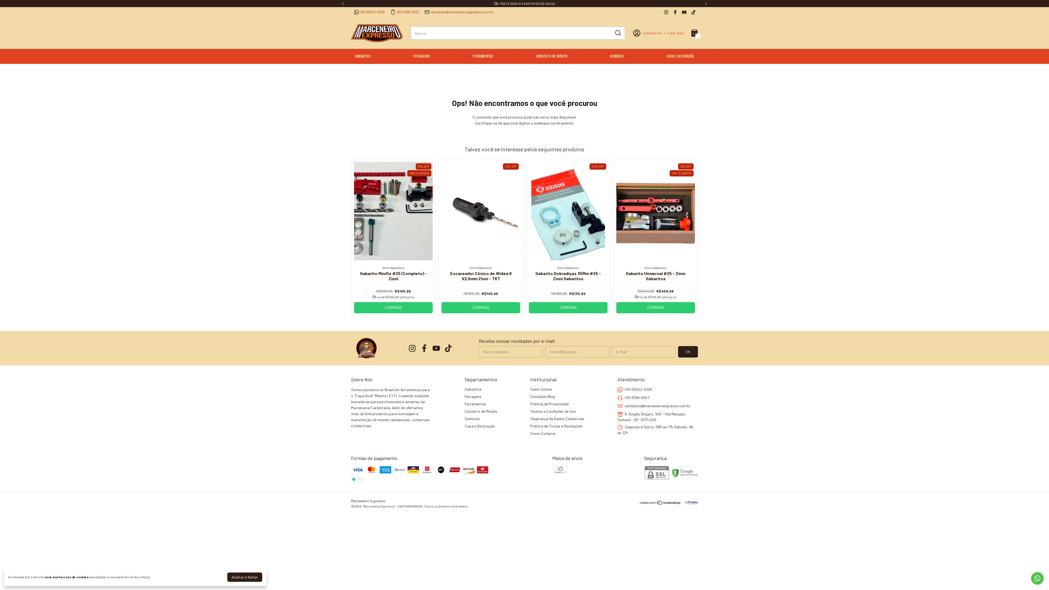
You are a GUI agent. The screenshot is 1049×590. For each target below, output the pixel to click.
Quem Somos (541, 389)
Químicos (617, 56)
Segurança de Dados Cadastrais (557, 418)
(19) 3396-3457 (408, 12)
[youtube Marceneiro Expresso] (684, 12)
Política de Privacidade (549, 404)
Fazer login (675, 33)
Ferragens (421, 56)
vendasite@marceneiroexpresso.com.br (462, 12)
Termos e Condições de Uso (553, 411)
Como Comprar (543, 433)
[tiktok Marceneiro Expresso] (693, 12)
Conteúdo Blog (542, 396)
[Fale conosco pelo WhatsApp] (1037, 578)
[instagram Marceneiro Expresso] (666, 12)
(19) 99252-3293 (373, 12)
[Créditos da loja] (689, 502)
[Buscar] (617, 33)
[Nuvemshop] (660, 503)
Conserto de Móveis (551, 56)
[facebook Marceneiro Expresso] (675, 12)
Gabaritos (363, 56)
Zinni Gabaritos (393, 268)
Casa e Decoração (680, 56)
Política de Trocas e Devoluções (556, 426)
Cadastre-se (652, 33)
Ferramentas (483, 56)
